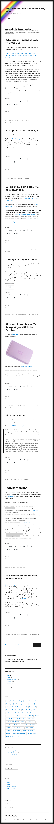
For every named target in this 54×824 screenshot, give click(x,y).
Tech (15, 120)
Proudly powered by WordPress (41, 819)
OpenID (29, 634)
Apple (27, 701)
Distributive (14, 755)
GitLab (24, 710)
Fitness (17, 710)
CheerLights (10, 704)
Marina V (22, 718)
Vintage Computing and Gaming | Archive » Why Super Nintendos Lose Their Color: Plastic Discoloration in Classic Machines (21, 55)
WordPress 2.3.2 (16, 139)
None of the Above (20, 314)
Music (8, 677)
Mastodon (10, 721)
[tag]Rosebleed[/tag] (11, 585)
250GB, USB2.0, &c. (26, 366)
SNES (26, 120)
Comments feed (11, 786)
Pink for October (15, 415)
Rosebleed (7, 567)
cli (26, 704)
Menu (8, 18)
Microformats (33, 565)
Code (16, 565)
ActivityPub (10, 701)
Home (7, 797)
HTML (28, 565)
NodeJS (9, 724)
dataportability (11, 707)
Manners (14, 718)
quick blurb (15, 334)
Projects (9, 681)
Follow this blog (11, 753)
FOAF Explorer (26, 599)
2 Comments (26, 178)
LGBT (37, 715)
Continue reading (10, 222)
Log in (8, 782)
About (7, 811)
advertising (20, 701)
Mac (23, 120)
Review (24, 724)
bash (34, 701)
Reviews (9, 683)
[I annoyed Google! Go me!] (23, 286)
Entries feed (10, 784)
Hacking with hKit (16, 487)
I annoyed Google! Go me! (21, 259)
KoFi (31, 715)
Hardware (26, 405)
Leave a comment (25, 479)
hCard (23, 565)
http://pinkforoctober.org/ (16, 426)
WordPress (19, 178)
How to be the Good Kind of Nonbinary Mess (15, 819)
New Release (30, 721)
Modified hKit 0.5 (27, 522)
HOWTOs (8, 800)
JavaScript (23, 715)
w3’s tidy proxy (35, 510)
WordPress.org (11, 788)
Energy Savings (25, 249)
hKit (15, 492)
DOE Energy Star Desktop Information (24, 214)
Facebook (32, 707)
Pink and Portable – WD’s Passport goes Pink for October (20, 327)
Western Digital (32, 405)
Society (9, 730)
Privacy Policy (9, 807)
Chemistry (19, 120)
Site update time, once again (22, 130)
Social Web (29, 727)
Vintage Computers (32, 120)
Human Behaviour (12, 715)
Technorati (13, 567)
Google (30, 249)
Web (15, 178)
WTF (17, 736)
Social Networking (18, 727)
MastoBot (30, 718)
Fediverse (9, 710)
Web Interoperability (18, 733)
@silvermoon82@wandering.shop (22, 751)
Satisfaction (10, 496)
